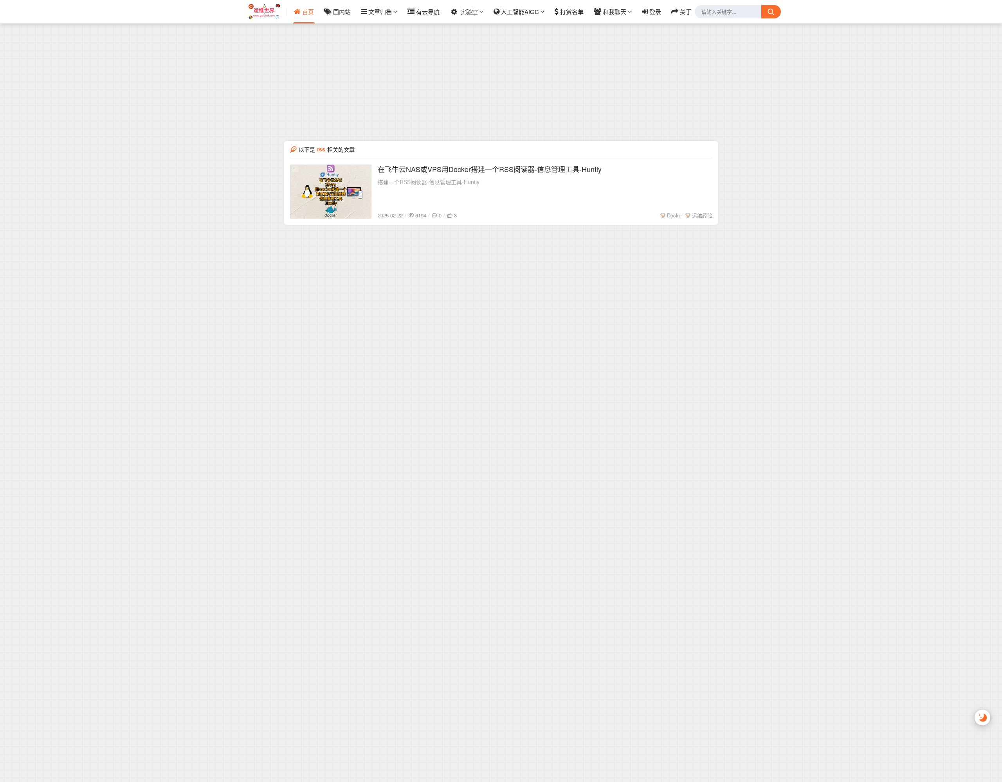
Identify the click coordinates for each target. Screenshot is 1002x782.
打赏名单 (572, 11)
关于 (686, 11)
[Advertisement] (501, 54)
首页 (308, 11)
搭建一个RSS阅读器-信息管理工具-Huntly (428, 182)
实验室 (469, 11)
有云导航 (428, 11)
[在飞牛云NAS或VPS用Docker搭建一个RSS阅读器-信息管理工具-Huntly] (331, 191)
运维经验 (702, 215)
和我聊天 (614, 11)
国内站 (342, 11)
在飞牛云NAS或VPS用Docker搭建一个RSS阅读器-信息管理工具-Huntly (490, 169)
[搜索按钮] (771, 11)
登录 (655, 11)
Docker (675, 215)
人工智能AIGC (520, 11)
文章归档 (380, 11)
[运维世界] (268, 11)
